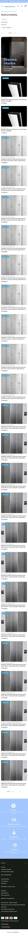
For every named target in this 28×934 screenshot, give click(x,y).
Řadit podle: (3, 24)
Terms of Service (5, 927)
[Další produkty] (16, 791)
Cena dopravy (4, 881)
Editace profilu (4, 893)
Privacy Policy (4, 924)
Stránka (10, 33)
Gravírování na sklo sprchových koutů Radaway (13, 904)
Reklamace (4, 883)
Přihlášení (3, 891)
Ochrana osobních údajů (7, 871)
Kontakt (18, 1)
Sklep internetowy (12, 932)
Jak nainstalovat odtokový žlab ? (9, 911)
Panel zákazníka (5, 895)
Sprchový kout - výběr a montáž (9, 902)
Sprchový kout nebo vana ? (8, 909)
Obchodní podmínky (6, 869)
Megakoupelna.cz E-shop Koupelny (9, 11)
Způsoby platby (5, 879)
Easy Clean (4, 907)
